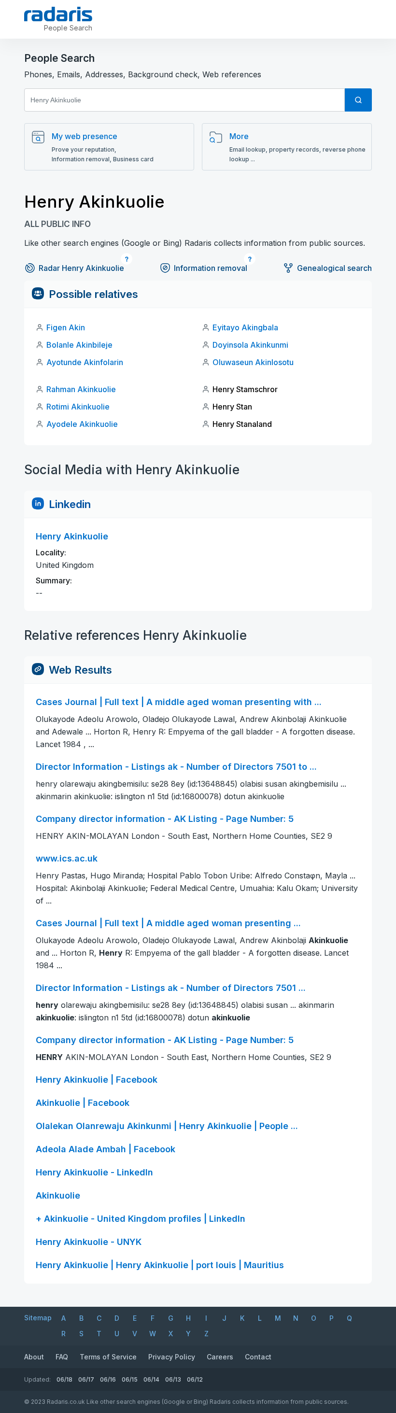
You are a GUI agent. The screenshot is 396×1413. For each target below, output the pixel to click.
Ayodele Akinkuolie (82, 424)
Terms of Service (108, 1357)
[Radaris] (58, 14)
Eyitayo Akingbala (245, 327)
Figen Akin (65, 327)
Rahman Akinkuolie (81, 389)
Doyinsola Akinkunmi (250, 345)
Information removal (210, 268)
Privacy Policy (171, 1357)
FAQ (62, 1357)
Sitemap (38, 1318)
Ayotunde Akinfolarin (84, 362)
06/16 (108, 1379)
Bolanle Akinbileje (79, 345)
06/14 (151, 1379)
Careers (220, 1357)
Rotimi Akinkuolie (78, 406)
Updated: (37, 1379)
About (34, 1357)
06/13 (173, 1379)
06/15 (130, 1379)
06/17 (86, 1379)
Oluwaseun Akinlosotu (253, 362)
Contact (258, 1357)
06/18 (64, 1379)
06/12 (195, 1379)
